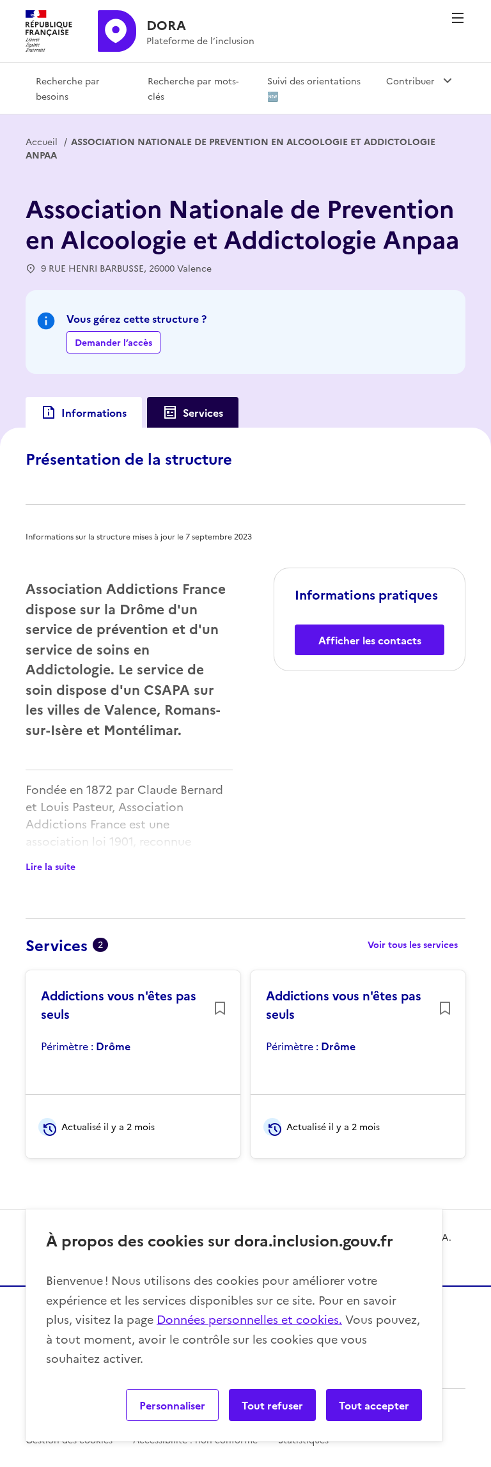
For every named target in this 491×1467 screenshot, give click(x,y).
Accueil (42, 141)
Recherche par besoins (68, 88)
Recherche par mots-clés (193, 88)
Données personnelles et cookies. (249, 1319)
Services (203, 412)
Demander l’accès (113, 342)
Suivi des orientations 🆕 (314, 88)
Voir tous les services (413, 944)
